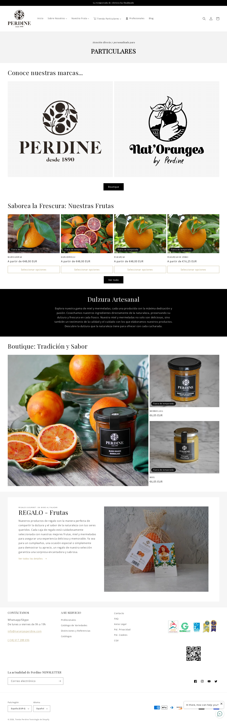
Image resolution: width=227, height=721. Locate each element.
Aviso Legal (120, 624)
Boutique (113, 186)
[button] (204, 18)
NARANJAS (119, 257)
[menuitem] (40, 18)
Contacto (119, 613)
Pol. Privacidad (122, 629)
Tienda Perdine (22, 719)
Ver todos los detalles (31, 558)
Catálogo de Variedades (74, 625)
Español (40, 708)
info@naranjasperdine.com (25, 631)
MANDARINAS (15, 257)
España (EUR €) (18, 708)
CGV (116, 640)
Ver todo (113, 279)
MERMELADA (156, 411)
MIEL (152, 477)
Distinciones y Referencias (76, 630)
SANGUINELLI (68, 257)
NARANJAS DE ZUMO (178, 257)
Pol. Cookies (120, 634)
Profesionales (68, 619)
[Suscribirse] (59, 681)
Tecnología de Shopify (39, 719)
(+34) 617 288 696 (18, 640)
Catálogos (66, 636)
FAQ (116, 618)
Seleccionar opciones (33, 269)
